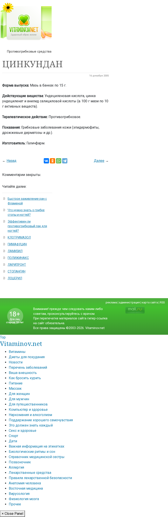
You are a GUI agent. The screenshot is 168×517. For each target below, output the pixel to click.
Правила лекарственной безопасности (40, 478)
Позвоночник (20, 462)
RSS (162, 302)
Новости (16, 362)
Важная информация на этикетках (36, 446)
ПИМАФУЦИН (17, 244)
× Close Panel (12, 514)
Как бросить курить (25, 378)
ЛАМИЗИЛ (15, 251)
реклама (111, 302)
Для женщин (19, 394)
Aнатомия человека (25, 483)
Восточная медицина (26, 488)
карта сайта (150, 302)
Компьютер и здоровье (28, 409)
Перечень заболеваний (28, 367)
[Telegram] (64, 160)
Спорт (13, 436)
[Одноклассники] (52, 160)
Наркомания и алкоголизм (30, 415)
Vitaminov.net (21, 343)
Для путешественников (28, 404)
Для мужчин (19, 399)
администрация (129, 302)
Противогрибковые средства (29, 51)
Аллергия (16, 467)
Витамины (17, 352)
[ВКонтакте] (46, 160)
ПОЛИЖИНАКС (18, 258)
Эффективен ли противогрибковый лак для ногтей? (27, 226)
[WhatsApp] (58, 160)
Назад (11, 161)
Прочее (15, 504)
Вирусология (19, 494)
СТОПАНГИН (16, 271)
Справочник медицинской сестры (37, 457)
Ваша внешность (23, 373)
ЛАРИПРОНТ (17, 264)
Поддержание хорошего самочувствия (41, 420)
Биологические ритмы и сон (32, 452)
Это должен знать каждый (31, 425)
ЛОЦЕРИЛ (15, 278)
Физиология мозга (24, 499)
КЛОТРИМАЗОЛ (19, 237)
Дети (13, 441)
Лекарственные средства (30, 473)
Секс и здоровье (22, 430)
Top (3, 337)
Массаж (15, 388)
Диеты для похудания (27, 357)
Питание (16, 383)
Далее (99, 161)
